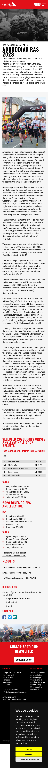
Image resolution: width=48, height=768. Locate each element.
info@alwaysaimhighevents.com (15, 692)
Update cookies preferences (36, 688)
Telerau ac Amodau (37, 672)
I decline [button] (28, 754)
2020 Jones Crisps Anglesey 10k (16, 572)
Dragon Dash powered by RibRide (22, 578)
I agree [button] (29, 749)
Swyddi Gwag (35, 684)
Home (5, 45)
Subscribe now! (24, 660)
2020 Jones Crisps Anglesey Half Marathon (21, 567)
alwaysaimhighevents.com (14, 555)
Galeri (9, 606)
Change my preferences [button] (29, 759)
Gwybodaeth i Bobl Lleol (18, 598)
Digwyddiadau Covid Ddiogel (36, 676)
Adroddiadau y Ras (19, 45)
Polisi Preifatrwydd (37, 682)
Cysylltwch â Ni (36, 680)
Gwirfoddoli (12, 602)
